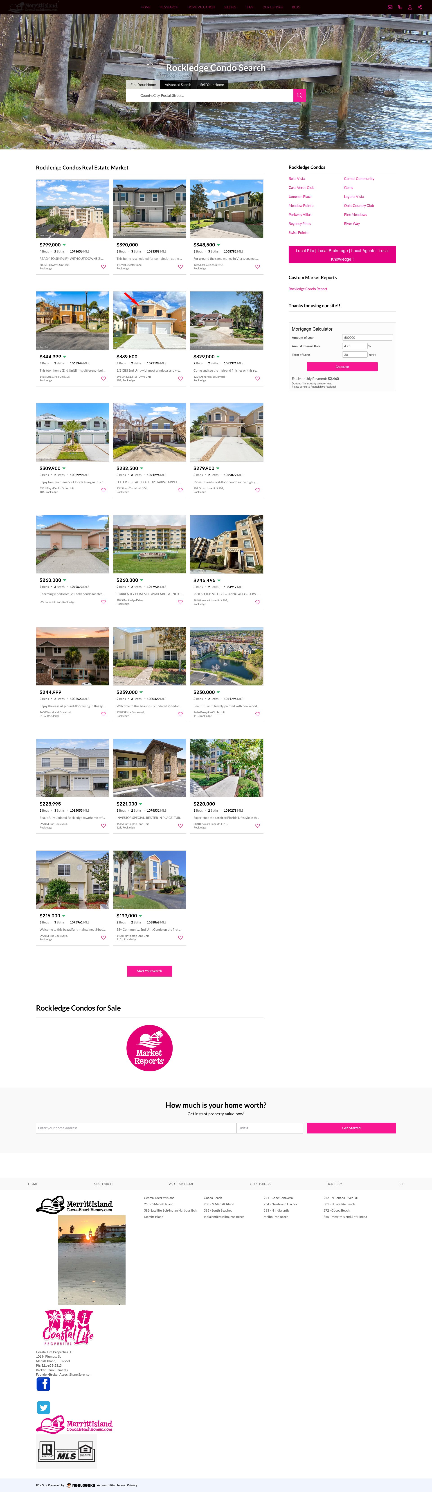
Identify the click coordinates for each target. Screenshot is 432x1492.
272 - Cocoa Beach (337, 1210)
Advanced (178, 84)
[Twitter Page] (81, 1407)
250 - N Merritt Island (219, 1204)
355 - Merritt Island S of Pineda (345, 1217)
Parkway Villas (300, 214)
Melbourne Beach (276, 1217)
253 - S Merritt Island (158, 1204)
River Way (352, 223)
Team (249, 7)
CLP (401, 1184)
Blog (296, 7)
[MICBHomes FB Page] (81, 1384)
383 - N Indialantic (277, 1210)
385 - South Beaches (218, 1210)
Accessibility (106, 1485)
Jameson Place (300, 196)
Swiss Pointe (298, 232)
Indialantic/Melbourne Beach (224, 1217)
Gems (348, 187)
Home (146, 7)
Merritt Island (153, 1217)
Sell (212, 84)
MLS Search (169, 7)
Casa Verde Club (301, 187)
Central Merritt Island (159, 1198)
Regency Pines (300, 223)
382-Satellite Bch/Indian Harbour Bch (170, 1210)
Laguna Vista (354, 196)
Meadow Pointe (301, 205)
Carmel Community (359, 178)
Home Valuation (201, 7)
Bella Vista (297, 178)
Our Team (334, 1184)
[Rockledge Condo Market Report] (149, 1048)
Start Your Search (149, 971)
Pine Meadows (355, 214)
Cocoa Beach (213, 1198)
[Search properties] (299, 95)
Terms (121, 1485)
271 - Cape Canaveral (279, 1198)
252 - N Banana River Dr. (341, 1198)
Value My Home (181, 1184)
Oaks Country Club (359, 205)
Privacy (132, 1485)
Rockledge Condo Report (308, 289)
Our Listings (273, 7)
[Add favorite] (103, 267)
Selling (230, 7)
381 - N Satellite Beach (339, 1204)
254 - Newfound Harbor (280, 1204)
